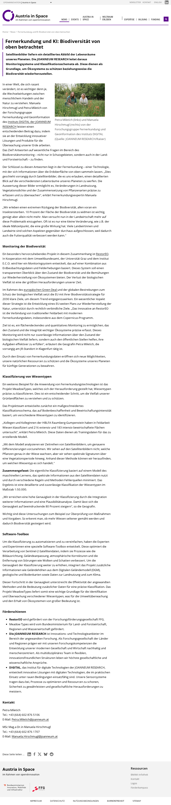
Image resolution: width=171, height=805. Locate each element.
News (64, 19)
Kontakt (147, 2)
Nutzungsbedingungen (86, 801)
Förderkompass (139, 787)
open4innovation (12, 2)
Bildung (142, 19)
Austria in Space (88, 18)
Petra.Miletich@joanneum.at (30, 719)
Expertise (129, 19)
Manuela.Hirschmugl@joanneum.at (35, 736)
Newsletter (135, 2)
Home (5, 31)
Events (75, 19)
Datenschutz (57, 801)
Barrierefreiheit (115, 801)
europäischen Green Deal (40, 290)
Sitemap (137, 801)
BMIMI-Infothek (139, 774)
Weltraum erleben (107, 18)
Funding (155, 19)
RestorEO (102, 254)
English (158, 2)
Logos (134, 783)
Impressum (36, 801)
